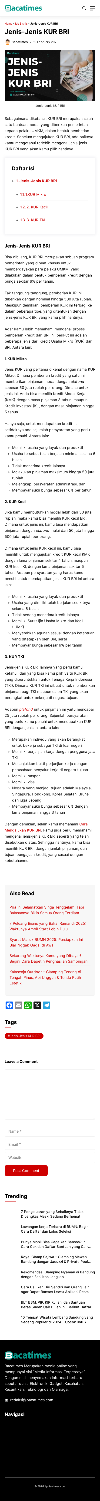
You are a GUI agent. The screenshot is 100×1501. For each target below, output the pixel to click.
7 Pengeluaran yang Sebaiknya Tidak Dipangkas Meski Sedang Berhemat (52, 1214)
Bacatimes (20, 42)
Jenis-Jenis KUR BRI (38, 180)
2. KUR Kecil (56, 207)
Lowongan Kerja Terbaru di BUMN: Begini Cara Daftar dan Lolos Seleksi (55, 1229)
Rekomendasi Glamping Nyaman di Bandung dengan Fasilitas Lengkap (58, 1274)
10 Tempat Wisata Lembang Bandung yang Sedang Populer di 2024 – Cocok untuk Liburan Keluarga (57, 1322)
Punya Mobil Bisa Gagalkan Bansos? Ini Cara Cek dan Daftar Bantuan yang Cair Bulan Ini (54, 1247)
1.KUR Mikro (41, 194)
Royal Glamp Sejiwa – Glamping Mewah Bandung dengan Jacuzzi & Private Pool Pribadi (54, 1262)
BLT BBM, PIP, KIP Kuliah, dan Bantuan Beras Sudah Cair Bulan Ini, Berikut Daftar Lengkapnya (56, 1307)
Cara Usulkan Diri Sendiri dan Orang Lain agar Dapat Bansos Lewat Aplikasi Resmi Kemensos (55, 1292)
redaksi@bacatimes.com (31, 1399)
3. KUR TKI (36, 220)
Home (8, 23)
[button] (84, 8)
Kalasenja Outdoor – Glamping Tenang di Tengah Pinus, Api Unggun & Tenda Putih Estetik (45, 977)
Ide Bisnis (21, 23)
